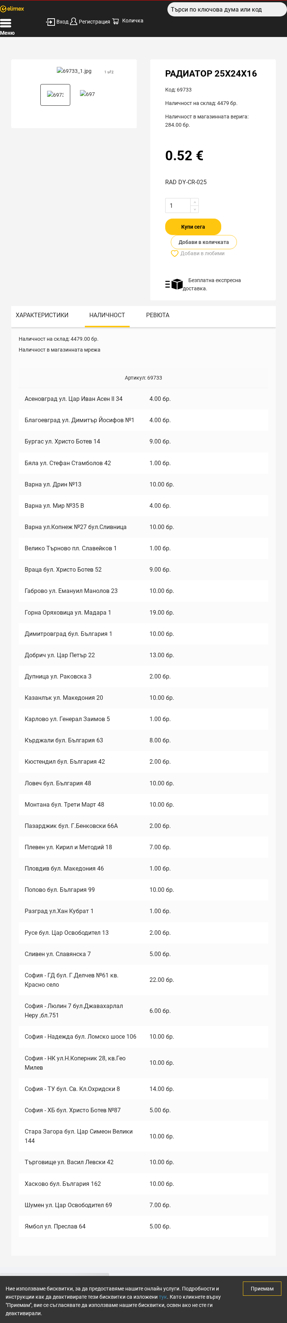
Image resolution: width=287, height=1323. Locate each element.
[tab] (42, 316)
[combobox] (227, 9)
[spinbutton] (182, 205)
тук (163, 1297)
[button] (55, 95)
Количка (133, 21)
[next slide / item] (110, 71)
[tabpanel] (143, 791)
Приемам (262, 1289)
